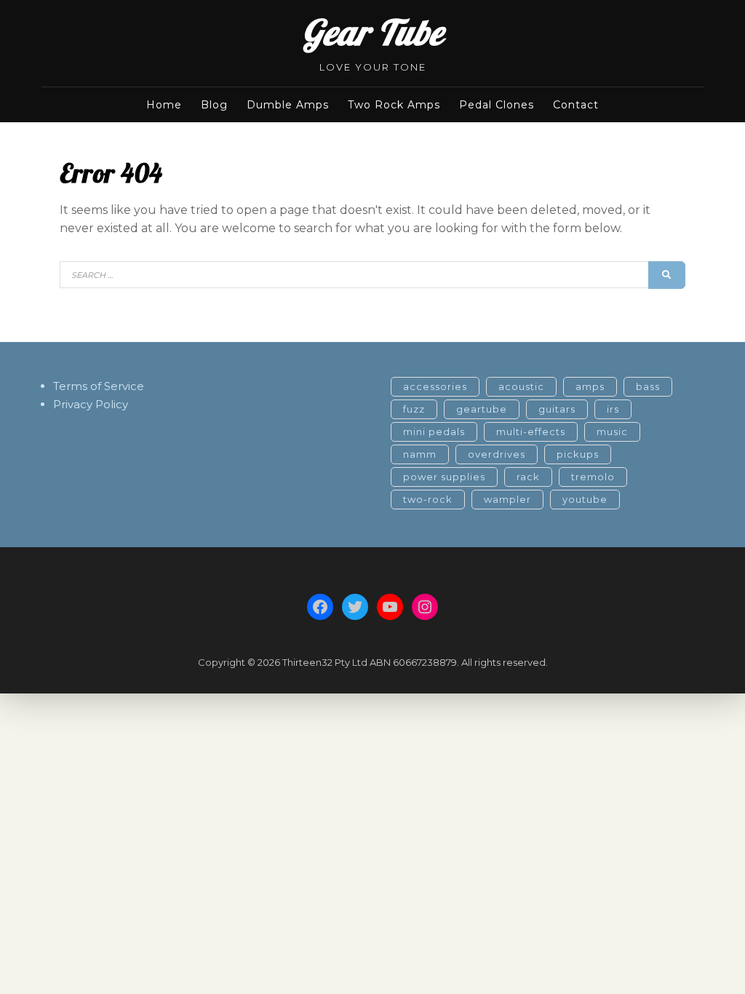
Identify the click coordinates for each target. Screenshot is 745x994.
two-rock (428, 499)
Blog (214, 104)
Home (164, 104)
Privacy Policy (90, 404)
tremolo (593, 476)
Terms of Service (98, 386)
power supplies (444, 476)
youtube (584, 499)
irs (613, 409)
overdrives (496, 454)
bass (648, 386)
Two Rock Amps (394, 104)
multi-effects (530, 431)
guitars (556, 409)
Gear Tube (372, 32)
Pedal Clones (496, 104)
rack (528, 476)
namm (420, 454)
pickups (578, 454)
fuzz (414, 409)
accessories (435, 386)
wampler (507, 499)
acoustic (521, 386)
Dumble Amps (288, 104)
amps (590, 386)
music (612, 431)
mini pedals (434, 431)
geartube (481, 409)
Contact (576, 104)
